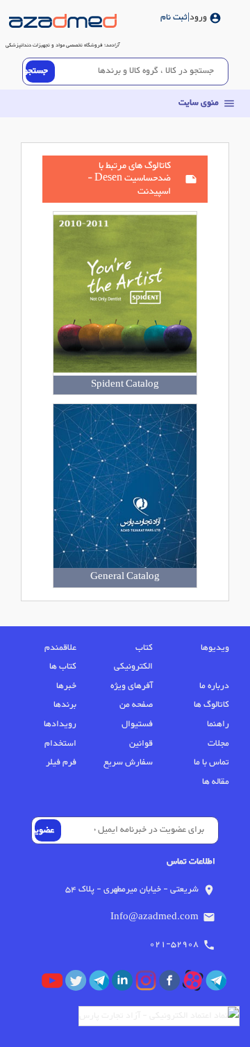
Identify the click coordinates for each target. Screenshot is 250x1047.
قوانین (141, 743)
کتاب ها (62, 666)
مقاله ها (215, 781)
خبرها (66, 686)
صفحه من (136, 704)
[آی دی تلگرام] (100, 984)
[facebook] (171, 984)
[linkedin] (123, 984)
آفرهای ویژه (131, 686)
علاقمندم (60, 647)
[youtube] (53, 984)
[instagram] (147, 984)
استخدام (60, 743)
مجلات (218, 743)
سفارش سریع (128, 762)
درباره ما (214, 686)
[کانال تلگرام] (217, 984)
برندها (64, 704)
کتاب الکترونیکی (133, 657)
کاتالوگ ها (211, 704)
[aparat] (194, 984)
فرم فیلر (61, 762)
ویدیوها (215, 647)
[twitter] (77, 984)
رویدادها (60, 724)
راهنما (218, 724)
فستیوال (137, 724)
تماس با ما (211, 762)
